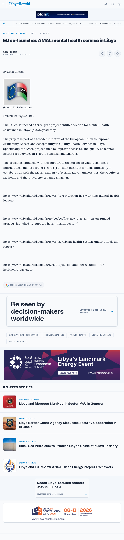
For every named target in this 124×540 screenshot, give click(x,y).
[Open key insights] (117, 53)
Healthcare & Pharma (14, 33)
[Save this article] (110, 53)
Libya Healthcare (101, 335)
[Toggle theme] (119, 4)
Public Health (78, 335)
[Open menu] (3, 4)
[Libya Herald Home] (20, 4)
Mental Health (17, 341)
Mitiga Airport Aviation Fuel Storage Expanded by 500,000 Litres (40, 24)
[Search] (112, 4)
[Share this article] (102, 53)
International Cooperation (24, 335)
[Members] (106, 4)
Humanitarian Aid (54, 335)
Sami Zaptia (10, 51)
